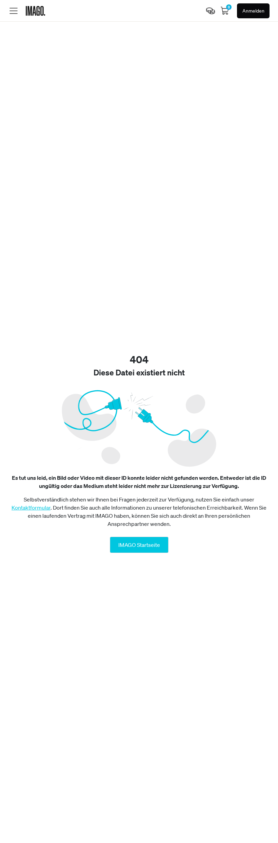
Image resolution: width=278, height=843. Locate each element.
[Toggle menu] (13, 10)
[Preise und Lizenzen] (210, 11)
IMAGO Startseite (139, 544)
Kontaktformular (31, 507)
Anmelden (253, 11)
